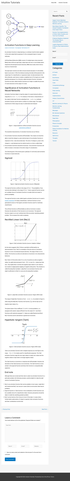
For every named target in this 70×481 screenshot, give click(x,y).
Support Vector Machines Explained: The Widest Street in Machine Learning (60, 21)
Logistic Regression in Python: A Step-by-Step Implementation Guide (61, 46)
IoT (53, 101)
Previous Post (6, 409)
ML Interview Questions (59, 113)
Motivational (56, 115)
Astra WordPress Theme (47, 476)
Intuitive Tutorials (10, 2)
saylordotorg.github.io (24, 127)
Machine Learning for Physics (60, 103)
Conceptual (18, 48)
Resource (55, 133)
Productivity (56, 126)
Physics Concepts (57, 123)
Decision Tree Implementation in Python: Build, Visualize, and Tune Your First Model (60, 34)
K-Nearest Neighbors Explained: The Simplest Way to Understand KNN (61, 40)
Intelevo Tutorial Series (58, 98)
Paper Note (55, 118)
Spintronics (55, 135)
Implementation (57, 95)
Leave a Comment (9, 48)
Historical (55, 93)
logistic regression (9, 200)
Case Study (55, 80)
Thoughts (55, 138)
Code (54, 82)
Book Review (56, 77)
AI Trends (55, 72)
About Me (53, 2)
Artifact (55, 75)
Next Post (45, 409)
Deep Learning (56, 90)
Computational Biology (58, 85)
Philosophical (56, 121)
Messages (55, 110)
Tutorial (54, 140)
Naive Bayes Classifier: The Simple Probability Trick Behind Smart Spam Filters (60, 28)
